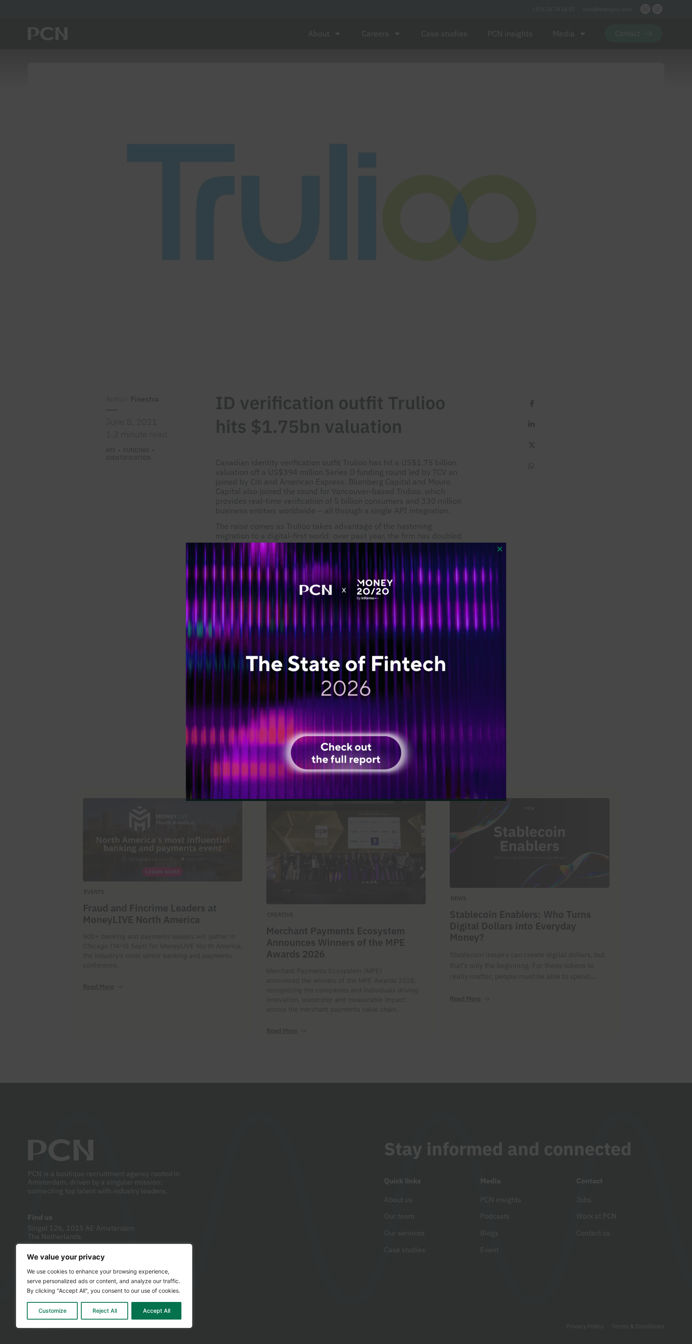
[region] (104, 1286)
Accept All (156, 1310)
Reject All (105, 1310)
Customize (52, 1310)
